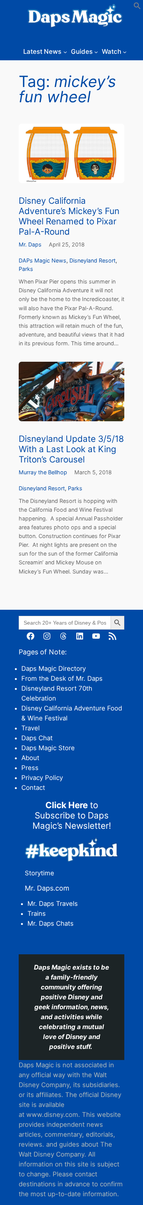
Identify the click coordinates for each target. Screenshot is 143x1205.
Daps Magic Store (48, 748)
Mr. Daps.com (47, 888)
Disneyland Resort (92, 260)
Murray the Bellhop (43, 472)
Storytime (39, 873)
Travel (30, 728)
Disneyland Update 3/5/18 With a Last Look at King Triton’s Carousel (71, 448)
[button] (137, 7)
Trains (36, 913)
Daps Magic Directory (53, 668)
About (30, 758)
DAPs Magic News (42, 260)
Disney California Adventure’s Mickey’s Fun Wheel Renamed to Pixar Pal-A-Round (69, 216)
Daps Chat (37, 738)
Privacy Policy (42, 777)
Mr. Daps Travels (52, 903)
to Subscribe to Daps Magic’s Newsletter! (71, 815)
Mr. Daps (30, 244)
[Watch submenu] (125, 51)
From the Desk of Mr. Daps (62, 678)
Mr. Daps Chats (50, 923)
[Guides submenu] (96, 51)
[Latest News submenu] (65, 51)
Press (30, 768)
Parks (26, 269)
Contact (33, 787)
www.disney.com (52, 1114)
